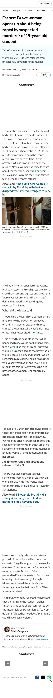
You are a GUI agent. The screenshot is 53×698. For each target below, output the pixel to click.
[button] (7, 663)
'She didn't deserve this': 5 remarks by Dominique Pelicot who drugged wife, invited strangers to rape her (26, 189)
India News (42, 10)
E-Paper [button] (16, 10)
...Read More (40, 639)
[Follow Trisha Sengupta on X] (23, 75)
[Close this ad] (51, 681)
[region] (27, 107)
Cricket (28, 10)
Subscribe (44, 4)
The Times (36, 332)
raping (35, 170)
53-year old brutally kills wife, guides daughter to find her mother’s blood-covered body (24, 498)
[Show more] (49, 646)
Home (5, 10)
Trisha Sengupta (12, 75)
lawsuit (14, 346)
